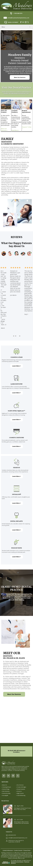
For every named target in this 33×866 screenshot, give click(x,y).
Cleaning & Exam (6, 787)
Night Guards (20, 793)
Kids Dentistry (5, 791)
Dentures (19, 791)
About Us (4, 785)
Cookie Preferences (8, 850)
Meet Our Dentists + (4, 129)
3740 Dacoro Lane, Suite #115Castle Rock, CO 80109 (16, 841)
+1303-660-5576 (17, 13)
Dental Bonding (6, 793)
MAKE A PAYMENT (13, 22)
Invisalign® (5, 795)
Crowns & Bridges (21, 787)
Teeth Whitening (21, 795)
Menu (3, 27)
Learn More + (16, 366)
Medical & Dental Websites (17, 861)
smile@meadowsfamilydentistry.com (18, 18)
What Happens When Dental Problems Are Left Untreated (21, 822)
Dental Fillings (5, 789)
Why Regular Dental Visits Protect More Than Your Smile (22, 808)
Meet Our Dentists (19, 77)
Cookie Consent (18, 850)
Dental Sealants (21, 789)
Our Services (20, 785)
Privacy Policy (26, 850)
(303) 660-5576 (12, 835)
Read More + (15, 130)
